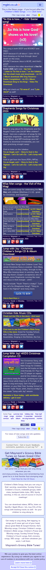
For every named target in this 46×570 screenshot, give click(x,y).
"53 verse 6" (25, 89)
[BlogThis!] (4, 101)
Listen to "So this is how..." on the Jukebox (23, 71)
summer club (18, 414)
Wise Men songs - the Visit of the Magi (22, 185)
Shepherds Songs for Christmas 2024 (21, 110)
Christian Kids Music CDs (17, 313)
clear (28, 15)
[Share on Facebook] (8, 101)
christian (19, 416)
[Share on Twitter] (21, 101)
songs (12, 416)
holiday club (29, 414)
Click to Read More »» (11, 298)
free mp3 (38, 414)
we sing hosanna (28, 418)
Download (25, 209)
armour (6, 418)
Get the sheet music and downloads (18, 74)
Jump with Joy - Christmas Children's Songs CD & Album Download (20, 251)
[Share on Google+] (13, 101)
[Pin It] (17, 101)
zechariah (38, 416)
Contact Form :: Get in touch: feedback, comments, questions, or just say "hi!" (23, 446)
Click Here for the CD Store (23, 479)
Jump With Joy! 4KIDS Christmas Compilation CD (21, 355)
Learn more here (22, 563)
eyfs (12, 418)
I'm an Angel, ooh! (11, 152)
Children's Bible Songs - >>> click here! (23, 11)
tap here (27, 69)
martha (39, 418)
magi (6, 416)
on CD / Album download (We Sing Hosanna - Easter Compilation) (22, 76)
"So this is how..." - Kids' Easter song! (20, 20)
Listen (19, 209)
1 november (28, 416)
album (18, 418)
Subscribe (22, 437)
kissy (23, 421)
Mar (33, 425)
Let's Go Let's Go (19, 154)
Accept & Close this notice (22, 567)
